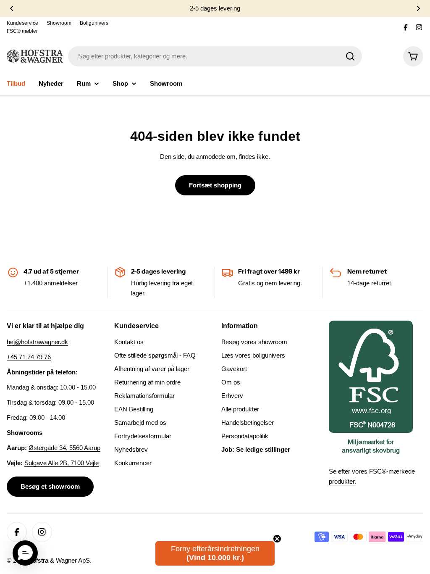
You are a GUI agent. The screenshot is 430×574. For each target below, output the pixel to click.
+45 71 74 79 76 (29, 357)
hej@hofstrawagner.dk (37, 341)
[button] (12, 8)
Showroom (59, 23)
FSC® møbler (22, 31)
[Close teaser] (277, 539)
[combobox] (215, 56)
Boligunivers (94, 23)
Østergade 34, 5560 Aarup (64, 447)
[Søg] (350, 56)
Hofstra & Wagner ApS (59, 560)
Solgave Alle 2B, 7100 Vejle (61, 462)
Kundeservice (22, 23)
